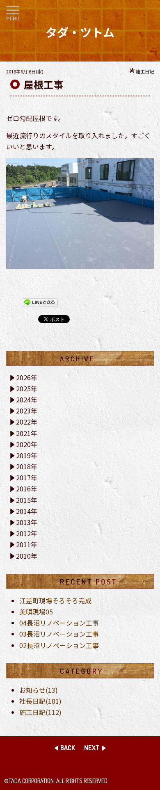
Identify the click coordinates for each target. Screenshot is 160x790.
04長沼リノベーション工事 (59, 623)
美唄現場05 (36, 611)
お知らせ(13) (38, 690)
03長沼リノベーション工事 (59, 634)
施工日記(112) (40, 712)
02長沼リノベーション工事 (59, 645)
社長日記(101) (40, 701)
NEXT (92, 748)
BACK (67, 748)
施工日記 (145, 71)
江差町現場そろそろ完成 (55, 600)
